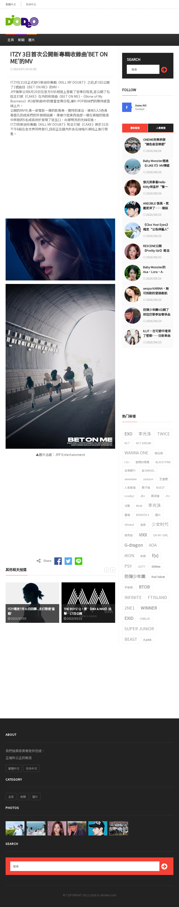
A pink (147, 640)
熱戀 (143, 556)
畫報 (127, 515)
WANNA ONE (136, 452)
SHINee (155, 566)
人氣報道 (160, 127)
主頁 (10, 39)
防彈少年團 (134, 576)
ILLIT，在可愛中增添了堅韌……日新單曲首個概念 (157, 335)
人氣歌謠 (130, 487)
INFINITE (133, 597)
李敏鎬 (128, 587)
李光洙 (144, 433)
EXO (128, 433)
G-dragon (133, 545)
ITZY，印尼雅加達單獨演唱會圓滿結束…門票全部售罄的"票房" (88, 611)
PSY (128, 566)
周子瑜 (146, 487)
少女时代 (160, 524)
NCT (127, 443)
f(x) (155, 555)
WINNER (149, 608)
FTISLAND (157, 597)
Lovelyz (129, 496)
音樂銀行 (130, 470)
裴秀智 (128, 535)
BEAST (130, 639)
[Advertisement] (118, 19)
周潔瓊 (155, 496)
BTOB (144, 587)
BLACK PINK (163, 462)
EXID (129, 618)
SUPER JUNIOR (139, 628)
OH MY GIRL (160, 535)
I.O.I (126, 462)
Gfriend (129, 525)
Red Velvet (158, 577)
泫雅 (127, 506)
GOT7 (141, 566)
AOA (153, 545)
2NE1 (129, 608)
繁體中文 (11, 4)
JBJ (142, 496)
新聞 (21, 39)
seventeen (130, 479)
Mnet (139, 506)
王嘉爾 (163, 479)
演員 (143, 525)
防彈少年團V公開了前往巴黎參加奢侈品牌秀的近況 (156, 314)
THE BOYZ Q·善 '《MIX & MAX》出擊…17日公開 (31, 611)
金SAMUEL (148, 470)
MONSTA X (142, 515)
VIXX (143, 534)
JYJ (167, 496)
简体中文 (31, 4)
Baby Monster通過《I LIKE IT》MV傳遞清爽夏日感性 (156, 165)
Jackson (148, 479)
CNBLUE (145, 618)
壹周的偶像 (142, 462)
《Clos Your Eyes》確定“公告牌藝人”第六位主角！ (156, 229)
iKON (129, 555)
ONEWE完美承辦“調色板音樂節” (155, 141)
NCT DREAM (143, 443)
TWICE (163, 433)
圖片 (31, 39)
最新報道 (135, 127)
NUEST (160, 487)
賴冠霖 (159, 453)
